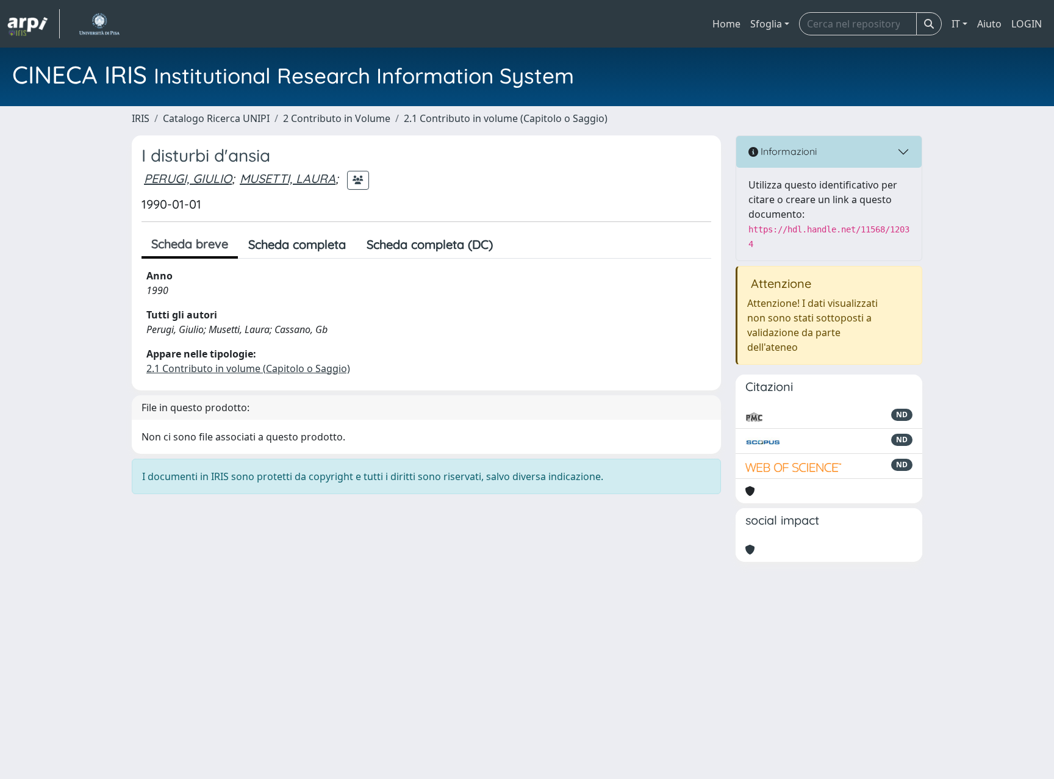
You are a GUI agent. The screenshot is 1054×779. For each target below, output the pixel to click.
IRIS (140, 118)
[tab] (513, 244)
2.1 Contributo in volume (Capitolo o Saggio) (506, 118)
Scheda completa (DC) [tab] (430, 244)
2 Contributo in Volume (336, 118)
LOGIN (1026, 24)
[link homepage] (33, 23)
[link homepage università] (99, 23)
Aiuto (989, 24)
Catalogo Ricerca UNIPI (216, 118)
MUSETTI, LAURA (287, 178)
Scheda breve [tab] (189, 243)
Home (726, 24)
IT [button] (956, 24)
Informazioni (787, 151)
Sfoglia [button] (766, 24)
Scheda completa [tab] (297, 244)
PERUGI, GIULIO (188, 178)
